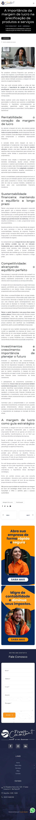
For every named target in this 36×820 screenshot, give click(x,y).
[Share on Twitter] (5, 506)
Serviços (18, 768)
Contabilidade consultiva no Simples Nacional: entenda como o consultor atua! (9, 515)
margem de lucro (8, 502)
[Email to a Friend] (10, 506)
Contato (18, 773)
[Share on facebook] (2, 506)
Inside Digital (24, 812)
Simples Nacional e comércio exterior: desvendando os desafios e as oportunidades (27, 515)
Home (18, 762)
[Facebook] (10, 746)
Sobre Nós (18, 765)
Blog (18, 771)
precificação (19, 502)
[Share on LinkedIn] (8, 506)
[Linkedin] (25, 746)
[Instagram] (18, 746)
